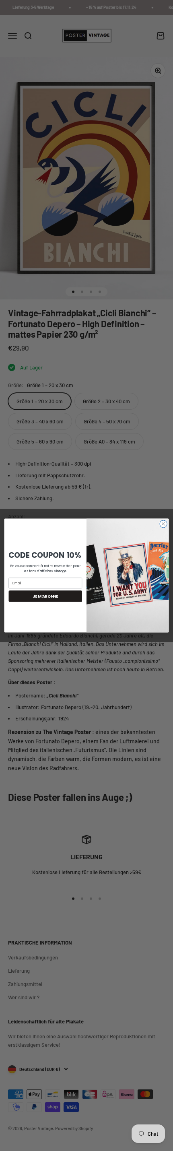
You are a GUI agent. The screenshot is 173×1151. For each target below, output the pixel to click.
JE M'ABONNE (45, 595)
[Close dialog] (163, 524)
